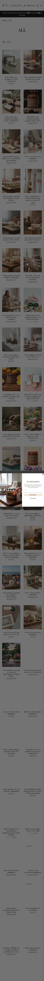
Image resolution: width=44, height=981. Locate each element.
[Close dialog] (42, 474)
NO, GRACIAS (33, 498)
